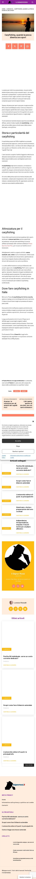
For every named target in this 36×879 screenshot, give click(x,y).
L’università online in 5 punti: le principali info (24, 495)
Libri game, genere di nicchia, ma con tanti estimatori (26, 404)
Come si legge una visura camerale (14, 830)
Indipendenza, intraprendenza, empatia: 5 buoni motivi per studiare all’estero (23, 524)
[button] (33, 421)
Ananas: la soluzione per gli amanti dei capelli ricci (10, 404)
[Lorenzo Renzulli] (11, 603)
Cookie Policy (4, 456)
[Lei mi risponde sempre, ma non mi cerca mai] (7, 843)
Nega (18, 446)
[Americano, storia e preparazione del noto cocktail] (8, 511)
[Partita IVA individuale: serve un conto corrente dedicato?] (8, 469)
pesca (17, 391)
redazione (6, 661)
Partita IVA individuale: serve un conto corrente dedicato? (25, 468)
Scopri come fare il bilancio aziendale (23, 482)
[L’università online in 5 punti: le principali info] (8, 497)
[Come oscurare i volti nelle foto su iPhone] (7, 851)
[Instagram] (13, 586)
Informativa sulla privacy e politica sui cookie (20, 456)
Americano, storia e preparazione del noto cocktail (24, 509)
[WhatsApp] (27, 46)
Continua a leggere (22, 474)
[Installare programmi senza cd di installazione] (7, 859)
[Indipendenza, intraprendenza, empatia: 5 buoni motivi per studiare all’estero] (8, 525)
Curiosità (10, 9)
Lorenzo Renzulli (20, 603)
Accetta (18, 441)
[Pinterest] (21, 46)
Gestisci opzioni (18, 451)
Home (3, 9)
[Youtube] (22, 586)
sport (24, 391)
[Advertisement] (18, 71)
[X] (18, 586)
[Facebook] (8, 46)
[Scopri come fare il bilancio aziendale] (8, 483)
